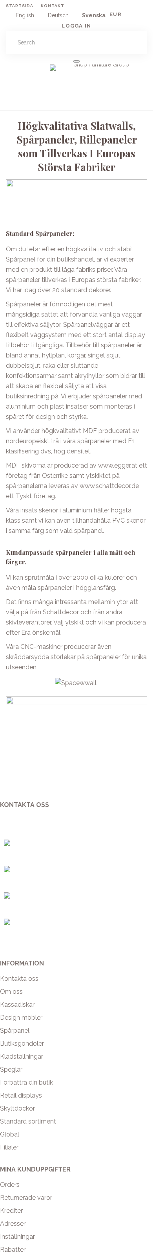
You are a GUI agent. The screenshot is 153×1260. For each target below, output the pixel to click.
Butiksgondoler (22, 1043)
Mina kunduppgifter (35, 1169)
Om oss (11, 991)
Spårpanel (14, 1030)
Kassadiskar (17, 1004)
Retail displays (21, 1095)
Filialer (9, 1147)
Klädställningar (21, 1056)
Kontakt (52, 6)
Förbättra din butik (26, 1082)
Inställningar (17, 1236)
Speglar (11, 1069)
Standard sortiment (28, 1121)
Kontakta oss (19, 978)
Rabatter (13, 1249)
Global (9, 1134)
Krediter (11, 1210)
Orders (10, 1184)
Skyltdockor (17, 1108)
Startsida (19, 6)
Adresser (13, 1223)
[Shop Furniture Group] (98, 73)
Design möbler (21, 1017)
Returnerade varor (26, 1197)
